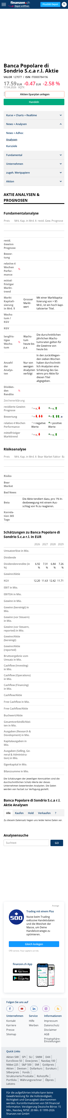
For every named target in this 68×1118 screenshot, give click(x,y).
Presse (10, 1030)
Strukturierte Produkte (20, 1076)
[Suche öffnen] (64, 4)
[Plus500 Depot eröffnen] (19, 6)
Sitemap (11, 1034)
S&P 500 (26, 1064)
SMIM (39, 1057)
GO (57, 843)
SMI (37, 1064)
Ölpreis (49, 1080)
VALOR (8, 77)
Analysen (11, 139)
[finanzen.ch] (20, 2)
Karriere (11, 1025)
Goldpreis (48, 1064)
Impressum (51, 1021)
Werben (33, 1025)
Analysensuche (16, 835)
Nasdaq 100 (48, 1061)
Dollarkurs (36, 1068)
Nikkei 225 (12, 1064)
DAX (47, 1057)
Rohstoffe (43, 1076)
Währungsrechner (31, 1080)
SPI (24, 1057)
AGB (46, 1034)
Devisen (22, 1068)
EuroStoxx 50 (14, 1061)
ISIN (27, 77)
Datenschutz (51, 1025)
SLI (30, 1057)
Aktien (10, 1068)
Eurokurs (51, 1068)
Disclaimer (50, 1030)
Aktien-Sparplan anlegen (34, 94)
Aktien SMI (12, 1057)
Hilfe (31, 1021)
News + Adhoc (14, 133)
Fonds (26, 1072)
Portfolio (11, 1080)
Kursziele (11, 146)
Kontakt (11, 1021)
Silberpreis (12, 1072)
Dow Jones (31, 1061)
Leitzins (10, 1084)
